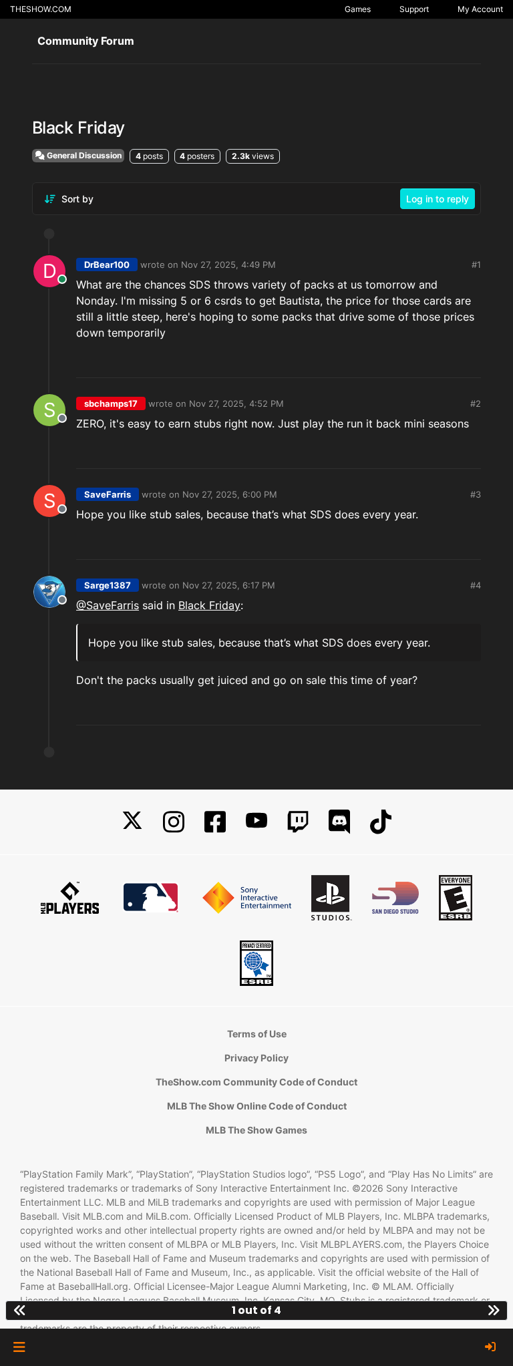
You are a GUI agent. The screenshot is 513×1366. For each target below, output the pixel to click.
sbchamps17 (111, 403)
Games (358, 9)
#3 (475, 494)
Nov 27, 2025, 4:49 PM (228, 264)
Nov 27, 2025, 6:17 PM (228, 585)
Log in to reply (437, 198)
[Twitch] (298, 822)
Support (414, 9)
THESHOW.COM (40, 9)
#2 (475, 403)
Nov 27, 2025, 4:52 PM (236, 403)
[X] (132, 822)
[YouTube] (256, 822)
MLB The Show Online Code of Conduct (257, 1106)
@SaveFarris (107, 605)
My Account (480, 9)
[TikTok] (380, 822)
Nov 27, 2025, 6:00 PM (229, 494)
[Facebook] (215, 822)
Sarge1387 (107, 585)
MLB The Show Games (256, 1130)
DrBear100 (107, 264)
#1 (476, 264)
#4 (475, 585)
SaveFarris (107, 494)
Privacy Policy (256, 1057)
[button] (19, 1347)
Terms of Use (257, 1033)
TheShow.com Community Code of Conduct (256, 1081)
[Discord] (339, 822)
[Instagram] (173, 822)
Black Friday (209, 605)
